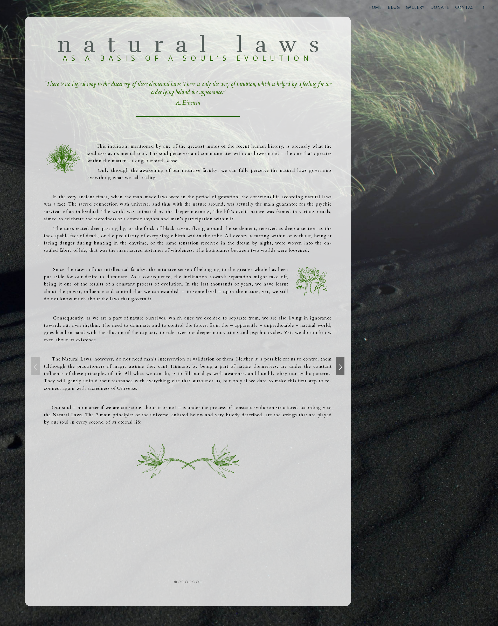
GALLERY (415, 7)
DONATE (440, 7)
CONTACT (466, 7)
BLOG (394, 7)
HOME (375, 7)
